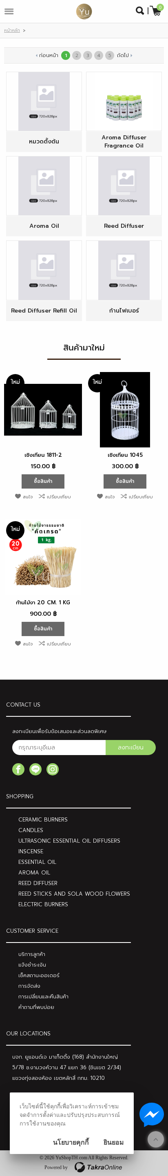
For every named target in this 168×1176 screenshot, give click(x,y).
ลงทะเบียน (131, 747)
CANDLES (30, 830)
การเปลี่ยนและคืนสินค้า (43, 996)
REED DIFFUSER (37, 883)
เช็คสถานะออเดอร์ (39, 975)
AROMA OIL (34, 872)
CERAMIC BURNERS (43, 820)
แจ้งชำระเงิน (32, 965)
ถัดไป (123, 55)
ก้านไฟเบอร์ (124, 311)
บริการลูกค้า (31, 954)
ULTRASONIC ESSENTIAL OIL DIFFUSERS (69, 841)
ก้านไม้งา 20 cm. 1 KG (43, 602)
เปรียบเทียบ (59, 496)
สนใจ (28, 496)
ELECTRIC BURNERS (43, 904)
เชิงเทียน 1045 (125, 455)
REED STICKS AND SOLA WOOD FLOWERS (74, 894)
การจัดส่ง (29, 986)
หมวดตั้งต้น (44, 142)
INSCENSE (30, 851)
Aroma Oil (44, 226)
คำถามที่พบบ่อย (36, 1007)
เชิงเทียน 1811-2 (43, 455)
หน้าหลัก (12, 30)
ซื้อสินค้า (43, 481)
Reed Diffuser (124, 226)
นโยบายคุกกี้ (71, 1142)
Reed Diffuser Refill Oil (44, 311)
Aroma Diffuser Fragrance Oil (124, 142)
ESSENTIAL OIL (37, 862)
